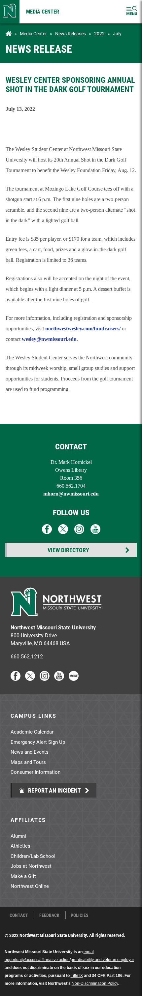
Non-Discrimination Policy (95, 983)
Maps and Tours (28, 762)
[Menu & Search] (132, 11)
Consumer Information (35, 772)
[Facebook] (15, 678)
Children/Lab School (33, 856)
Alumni (18, 835)
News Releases (70, 34)
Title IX (77, 975)
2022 (99, 34)
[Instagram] (45, 678)
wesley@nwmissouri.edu (49, 339)
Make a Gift (23, 876)
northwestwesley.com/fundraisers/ (83, 328)
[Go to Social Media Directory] (74, 678)
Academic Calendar (32, 731)
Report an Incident (54, 790)
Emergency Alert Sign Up (38, 742)
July (117, 34)
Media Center (42, 11)
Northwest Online (30, 886)
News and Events (30, 751)
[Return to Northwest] (9, 11)
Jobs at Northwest (31, 865)
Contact (19, 915)
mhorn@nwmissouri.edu (71, 494)
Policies (80, 915)
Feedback (49, 915)
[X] (30, 678)
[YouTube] (59, 678)
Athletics (20, 845)
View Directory (68, 550)
